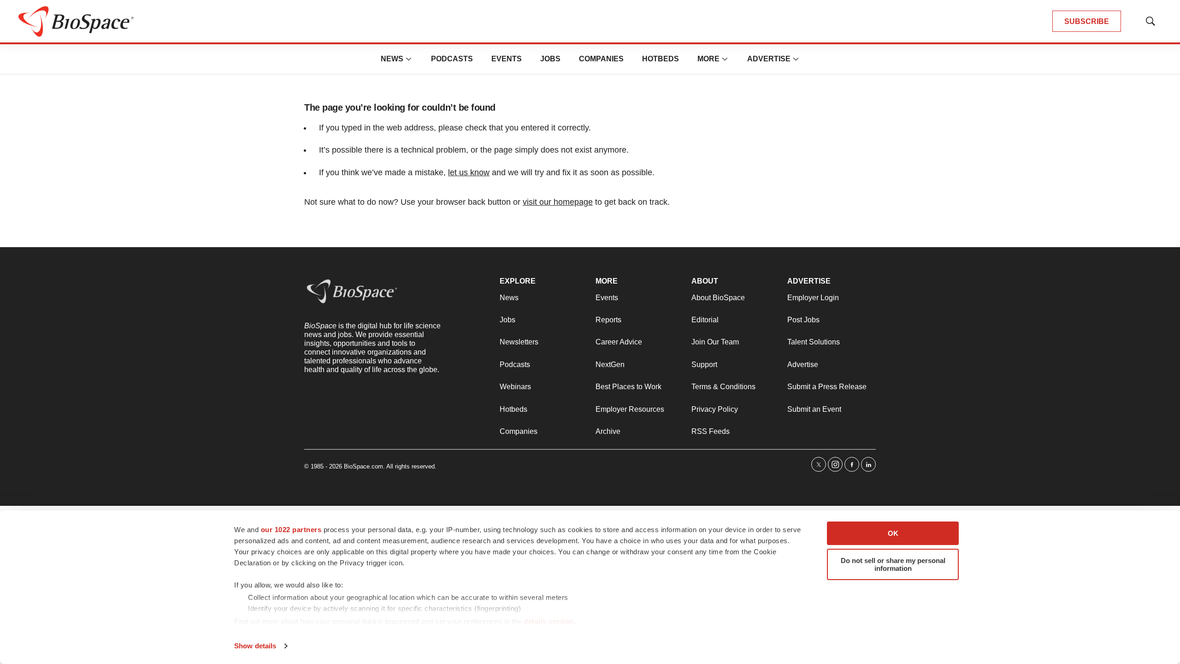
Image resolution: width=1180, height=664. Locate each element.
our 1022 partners (291, 530)
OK (893, 533)
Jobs (550, 59)
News (392, 59)
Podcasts (452, 59)
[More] (409, 59)
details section (549, 621)
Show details (255, 646)
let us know (469, 172)
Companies (601, 59)
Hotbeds (660, 59)
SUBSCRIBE (1086, 21)
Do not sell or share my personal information (893, 564)
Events (506, 59)
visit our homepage (558, 202)
